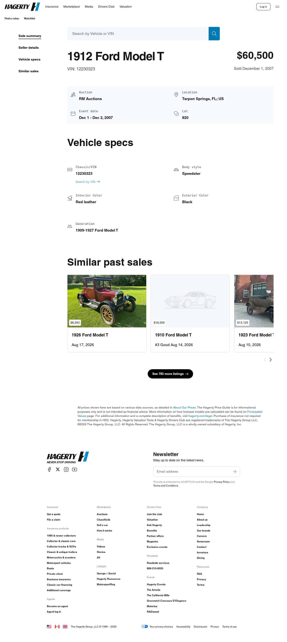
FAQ (199, 573)
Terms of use (229, 626)
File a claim (53, 519)
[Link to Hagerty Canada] (57, 626)
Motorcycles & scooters (61, 557)
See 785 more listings (168, 374)
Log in (263, 6)
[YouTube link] (74, 469)
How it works (104, 530)
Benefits (152, 530)
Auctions (102, 514)
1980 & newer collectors (61, 535)
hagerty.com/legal (200, 416)
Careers (202, 536)
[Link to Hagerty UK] (65, 626)
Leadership (203, 525)
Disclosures (200, 626)
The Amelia (153, 589)
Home (200, 514)
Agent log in (54, 611)
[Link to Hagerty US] (49, 626)
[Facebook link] (49, 469)
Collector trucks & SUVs (61, 546)
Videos (101, 546)
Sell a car (102, 525)
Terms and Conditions (165, 485)
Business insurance (59, 579)
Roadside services (158, 563)
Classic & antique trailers (62, 552)
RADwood (153, 611)
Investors (202, 552)
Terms (200, 584)
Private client (55, 573)
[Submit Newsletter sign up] (234, 471)
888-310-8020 (155, 568)
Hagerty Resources (108, 578)
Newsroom (203, 541)
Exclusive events (157, 547)
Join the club (154, 514)
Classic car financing (59, 584)
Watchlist (29, 18)
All (98, 557)
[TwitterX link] (58, 469)
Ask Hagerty (154, 525)
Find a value (12, 18)
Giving (200, 557)
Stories (101, 552)
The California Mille (158, 595)
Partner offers (155, 536)
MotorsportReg (106, 584)
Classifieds (103, 519)
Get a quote (54, 514)
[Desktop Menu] (277, 6)
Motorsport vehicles (59, 563)
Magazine (152, 541)
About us (202, 519)
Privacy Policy (222, 481)
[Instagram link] (66, 469)
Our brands (203, 530)
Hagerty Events (156, 584)
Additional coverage (59, 590)
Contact (201, 547)
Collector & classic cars (61, 541)
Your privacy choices (161, 626)
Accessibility (183, 626)
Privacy (201, 579)
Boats (50, 568)
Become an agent (57, 606)
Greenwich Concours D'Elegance (166, 600)
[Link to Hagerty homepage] (68, 457)
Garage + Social (106, 573)
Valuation (152, 519)
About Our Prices (184, 407)
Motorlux (152, 606)
